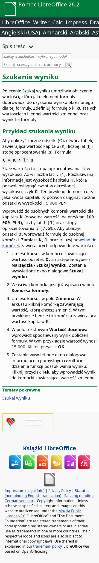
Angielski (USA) (20, 32)
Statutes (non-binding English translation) (47, 493)
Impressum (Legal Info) (24, 490)
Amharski (55, 32)
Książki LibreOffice (49, 448)
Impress (76, 22)
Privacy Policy (59, 490)
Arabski (79, 32)
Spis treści (14, 46)
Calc (57, 22)
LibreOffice (15, 22)
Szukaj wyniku (16, 398)
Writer (41, 22)
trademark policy (47, 546)
